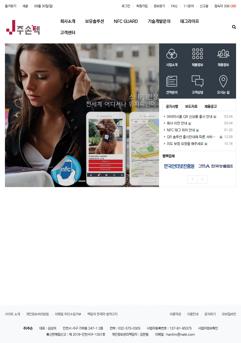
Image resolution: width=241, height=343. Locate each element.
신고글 (204, 6)
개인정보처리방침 (37, 314)
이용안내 (192, 314)
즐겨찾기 (10, 6)
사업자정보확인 (208, 328)
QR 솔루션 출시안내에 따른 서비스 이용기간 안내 (192, 137)
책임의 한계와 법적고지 (102, 314)
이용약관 (175, 314)
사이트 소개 (12, 314)
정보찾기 (159, 6)
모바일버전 (229, 314)
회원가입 (142, 6)
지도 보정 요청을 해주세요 (185, 144)
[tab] (172, 106)
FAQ (174, 6)
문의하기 (210, 314)
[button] (16, 115)
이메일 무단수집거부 (68, 314)
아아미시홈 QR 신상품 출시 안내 (189, 117)
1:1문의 (188, 6)
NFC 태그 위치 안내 (181, 130)
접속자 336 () (225, 6)
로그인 (126, 6)
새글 (25, 6)
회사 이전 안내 (177, 123)
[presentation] (192, 180)
